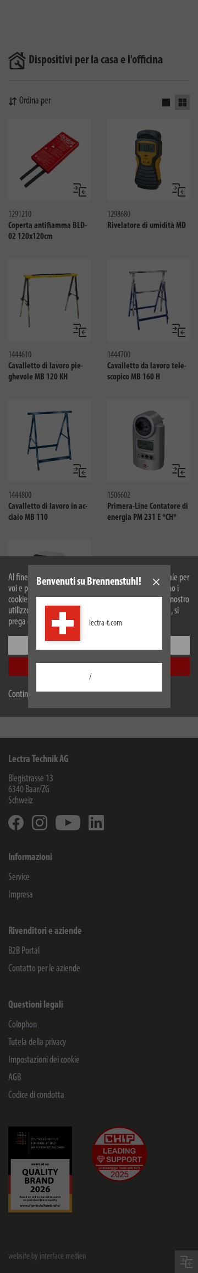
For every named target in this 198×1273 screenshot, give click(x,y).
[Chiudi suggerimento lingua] (156, 582)
